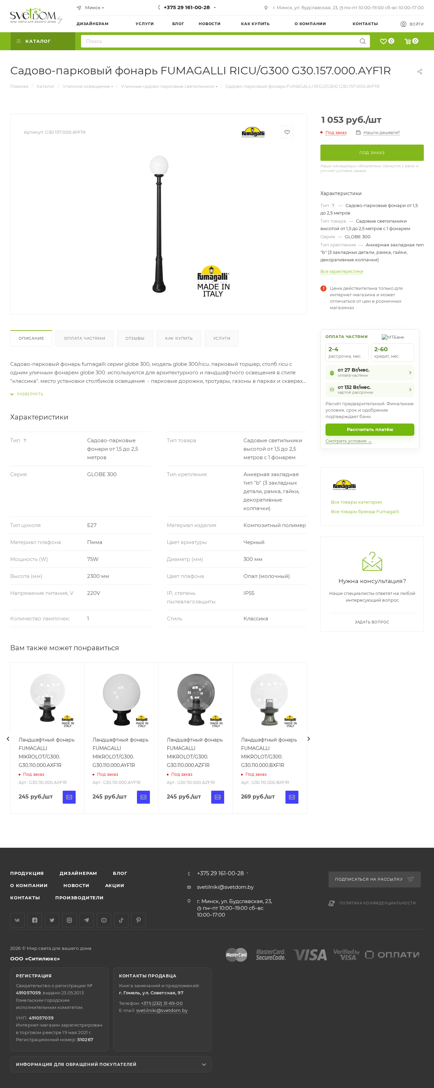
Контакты (25, 897)
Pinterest (138, 920)
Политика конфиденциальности (377, 903)
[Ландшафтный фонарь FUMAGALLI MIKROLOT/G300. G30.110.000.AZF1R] (195, 700)
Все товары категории (356, 502)
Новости (76, 885)
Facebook (34, 920)
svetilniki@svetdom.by (225, 887)
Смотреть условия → (349, 441)
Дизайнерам (78, 873)
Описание (31, 338)
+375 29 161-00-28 (187, 7)
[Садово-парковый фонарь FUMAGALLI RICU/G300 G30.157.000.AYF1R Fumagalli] (158, 224)
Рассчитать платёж (370, 429)
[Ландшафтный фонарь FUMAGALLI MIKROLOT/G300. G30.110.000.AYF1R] (121, 700)
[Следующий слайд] (308, 739)
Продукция (27, 873)
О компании (29, 885)
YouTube (104, 920)
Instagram (69, 920)
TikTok (121, 920)
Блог (120, 873)
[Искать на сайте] (362, 41)
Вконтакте (17, 920)
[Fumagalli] (253, 132)
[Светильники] (36, 16)
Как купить (179, 338)
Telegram (86, 920)
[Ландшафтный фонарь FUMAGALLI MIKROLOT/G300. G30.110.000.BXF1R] (270, 700)
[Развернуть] (26, 394)
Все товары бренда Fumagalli (365, 511)
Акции (114, 885)
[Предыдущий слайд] (8, 739)
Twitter (52, 920)
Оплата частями (84, 338)
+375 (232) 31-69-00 (161, 1003)
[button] (401, 821)
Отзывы (135, 338)
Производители (79, 897)
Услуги (222, 338)
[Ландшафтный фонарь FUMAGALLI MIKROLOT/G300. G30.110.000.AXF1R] (47, 700)
